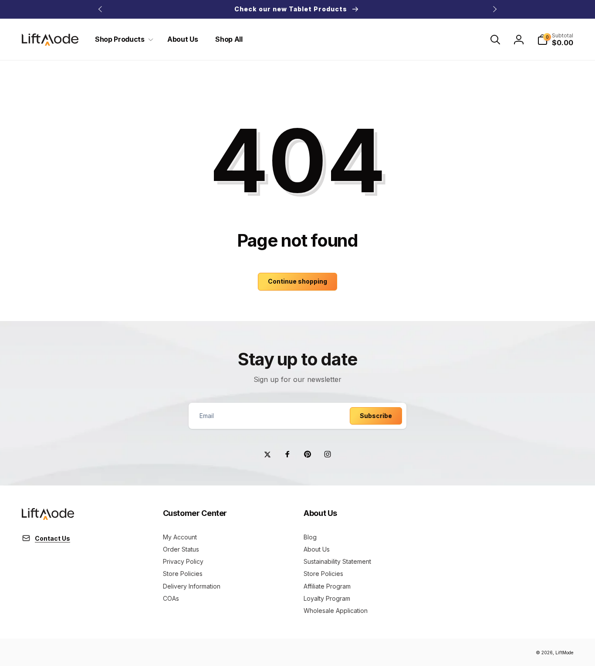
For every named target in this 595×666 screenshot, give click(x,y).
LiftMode (564, 652)
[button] (122, 39)
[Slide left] (100, 9)
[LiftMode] (48, 517)
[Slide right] (494, 9)
